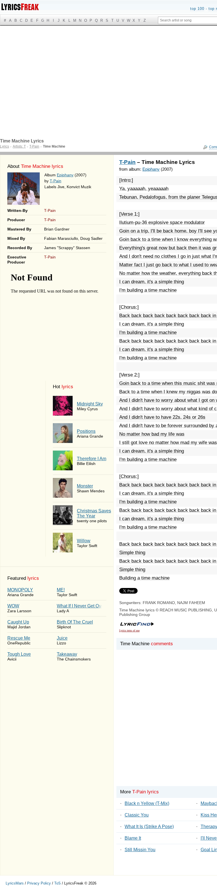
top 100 (197, 8)
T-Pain (55, 181)
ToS (57, 883)
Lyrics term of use (129, 630)
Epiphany (65, 175)
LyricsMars (15, 883)
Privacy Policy (39, 883)
